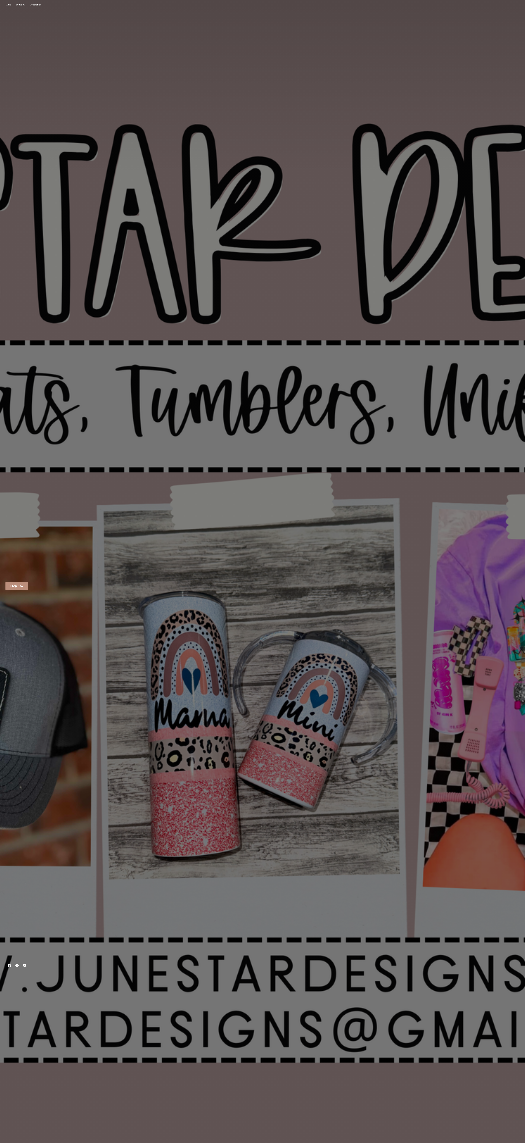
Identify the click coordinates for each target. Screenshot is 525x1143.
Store (8, 4)
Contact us (35, 4)
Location (20, 4)
